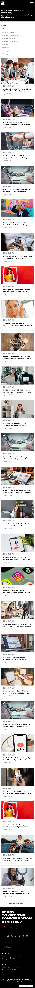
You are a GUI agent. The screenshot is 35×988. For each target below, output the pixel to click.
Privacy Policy (20, 982)
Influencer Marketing (8, 38)
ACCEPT (26, 986)
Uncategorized (7, 54)
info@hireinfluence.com (17, 977)
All (3, 29)
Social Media (6, 48)
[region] (17, 983)
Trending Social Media (9, 51)
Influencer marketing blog (10, 41)
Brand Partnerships (8, 32)
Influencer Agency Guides (10, 35)
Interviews (5, 44)
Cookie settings (10, 985)
